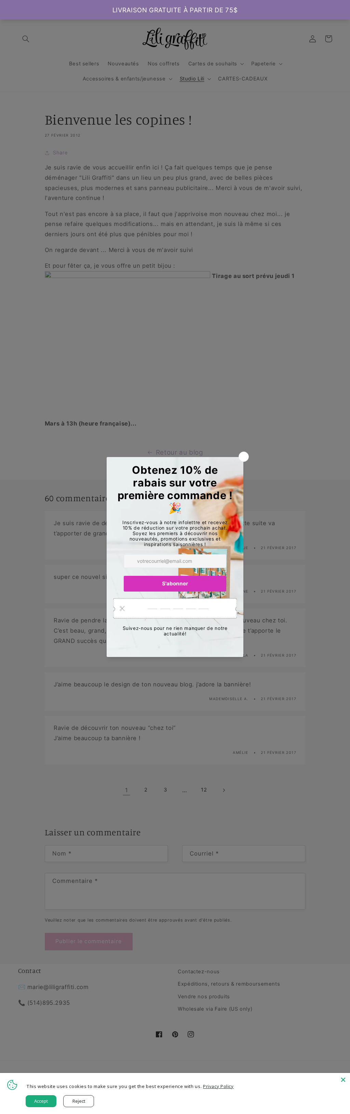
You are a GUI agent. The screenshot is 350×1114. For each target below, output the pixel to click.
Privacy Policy (218, 1086)
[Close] (343, 1079)
